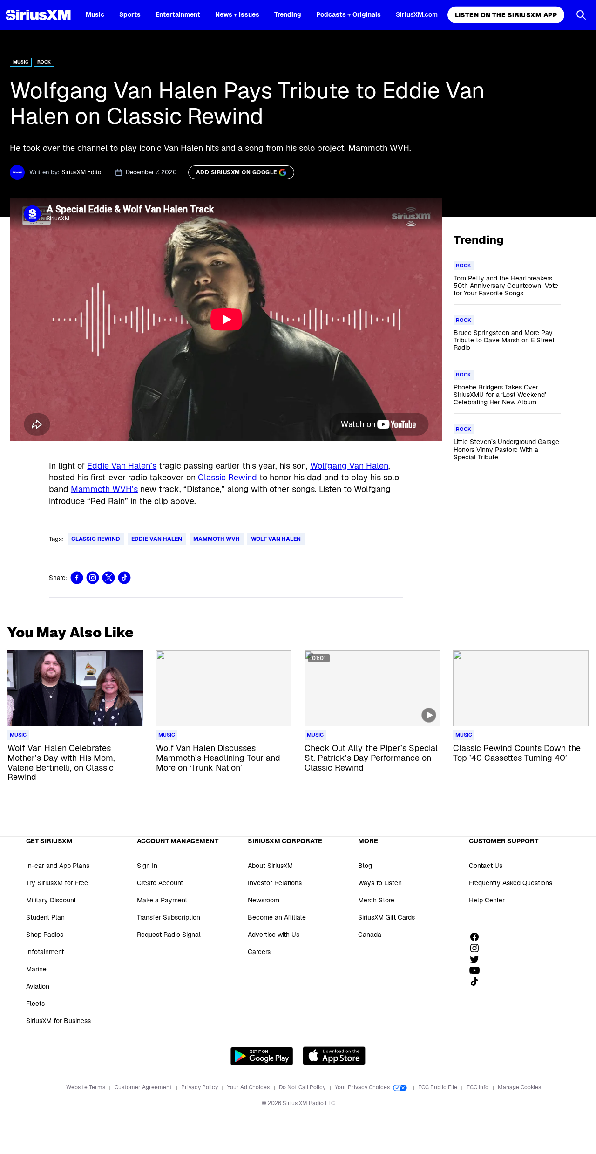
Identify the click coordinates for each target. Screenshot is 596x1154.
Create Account (160, 883)
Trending (287, 14)
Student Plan (45, 917)
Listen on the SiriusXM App (506, 15)
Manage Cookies (519, 1087)
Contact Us (485, 865)
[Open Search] (581, 14)
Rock (44, 62)
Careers (259, 952)
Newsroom (263, 900)
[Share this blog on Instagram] (92, 577)
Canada (369, 934)
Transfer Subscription (168, 917)
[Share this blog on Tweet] (108, 577)
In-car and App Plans (57, 865)
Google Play (261, 1055)
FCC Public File (438, 1087)
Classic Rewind (227, 477)
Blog (365, 865)
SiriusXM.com (417, 14)
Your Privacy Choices (363, 1087)
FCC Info (478, 1087)
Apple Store (334, 1055)
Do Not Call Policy (303, 1087)
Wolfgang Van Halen (349, 465)
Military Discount (51, 900)
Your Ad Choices (249, 1087)
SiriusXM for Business (58, 1021)
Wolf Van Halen (276, 539)
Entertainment (178, 14)
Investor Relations (275, 883)
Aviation (37, 986)
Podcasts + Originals (348, 14)
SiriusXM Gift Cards (386, 917)
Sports (130, 14)
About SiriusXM (270, 865)
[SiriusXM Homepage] (38, 15)
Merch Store (376, 900)
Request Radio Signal (169, 934)
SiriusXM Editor (82, 172)
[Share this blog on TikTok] (124, 577)
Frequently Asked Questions (510, 883)
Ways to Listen (380, 883)
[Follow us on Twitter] (478, 959)
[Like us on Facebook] (478, 936)
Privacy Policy (200, 1087)
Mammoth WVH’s (104, 489)
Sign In (147, 865)
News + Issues (237, 14)
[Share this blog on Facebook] (76, 577)
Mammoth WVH (216, 539)
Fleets (35, 1003)
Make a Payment (162, 900)
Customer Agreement (144, 1087)
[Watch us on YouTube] (478, 970)
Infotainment (45, 952)
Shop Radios (44, 934)
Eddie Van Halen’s (121, 465)
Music (95, 14)
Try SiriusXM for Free (57, 883)
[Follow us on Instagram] (478, 948)
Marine (36, 969)
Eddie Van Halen (156, 539)
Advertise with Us (273, 934)
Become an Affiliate (277, 917)
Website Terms (86, 1087)
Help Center (487, 900)
